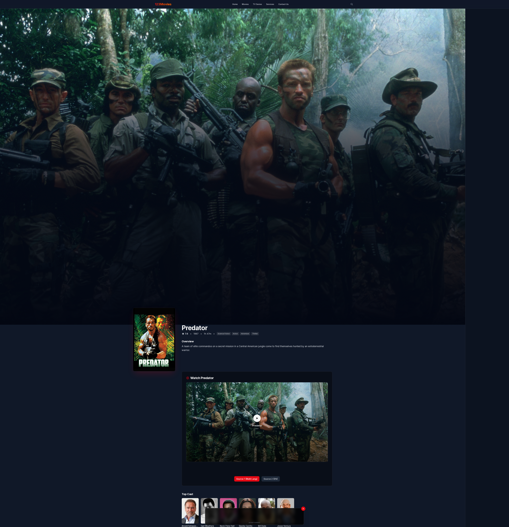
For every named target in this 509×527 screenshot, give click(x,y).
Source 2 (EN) (271, 479)
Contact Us (283, 4)
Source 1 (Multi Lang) (246, 479)
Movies (245, 4)
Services (270, 4)
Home (235, 4)
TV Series (257, 4)
